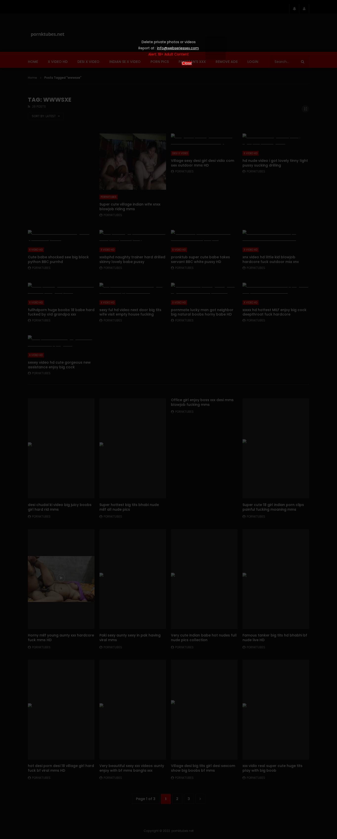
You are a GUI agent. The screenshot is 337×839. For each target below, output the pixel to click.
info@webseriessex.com (178, 48)
